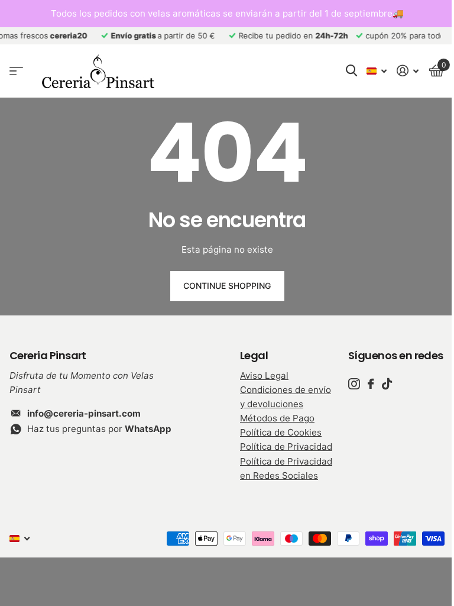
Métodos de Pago (277, 418)
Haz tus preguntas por (99, 428)
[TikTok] (387, 383)
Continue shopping (227, 286)
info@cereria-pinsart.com (84, 413)
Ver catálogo (16, 71)
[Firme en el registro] (408, 70)
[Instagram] (353, 383)
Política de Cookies (281, 432)
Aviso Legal (264, 375)
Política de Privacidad (286, 446)
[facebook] (371, 384)
